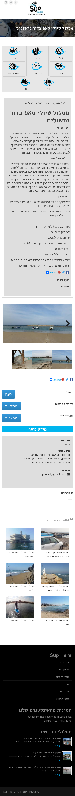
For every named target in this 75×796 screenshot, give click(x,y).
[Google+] (59, 272)
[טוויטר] (11, 2)
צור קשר (64, 692)
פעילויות (11, 406)
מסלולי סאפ (62, 677)
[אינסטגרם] (6, 2)
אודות (66, 684)
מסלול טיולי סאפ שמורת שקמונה (20, 554)
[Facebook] (67, 272)
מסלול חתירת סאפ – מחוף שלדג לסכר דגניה (41, 738)
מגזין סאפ (63, 669)
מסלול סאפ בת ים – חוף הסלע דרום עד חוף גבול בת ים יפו (35, 767)
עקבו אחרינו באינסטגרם (58, 721)
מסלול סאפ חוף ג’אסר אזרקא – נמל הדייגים (57, 554)
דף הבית (64, 662)
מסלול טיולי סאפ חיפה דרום (21, 588)
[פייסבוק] (16, 2)
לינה (8, 394)
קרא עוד (57, 745)
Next (66, 323)
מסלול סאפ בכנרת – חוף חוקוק (47, 752)
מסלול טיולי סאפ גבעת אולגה (56, 622)
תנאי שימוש (62, 699)
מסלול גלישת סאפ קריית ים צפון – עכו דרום (55, 588)
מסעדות (11, 418)
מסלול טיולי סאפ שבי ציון (22, 622)
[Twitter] (63, 272)
